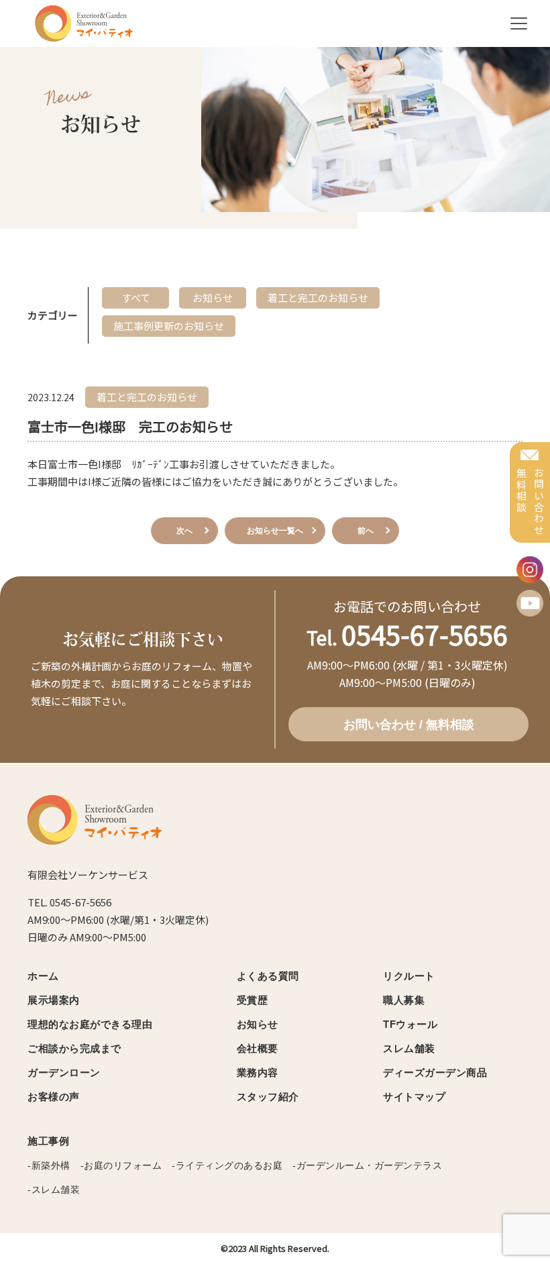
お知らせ (257, 1024)
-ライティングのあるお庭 (227, 1165)
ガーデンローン (64, 1072)
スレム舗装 (409, 1048)
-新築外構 (49, 1165)
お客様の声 (54, 1096)
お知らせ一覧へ (275, 530)
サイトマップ (414, 1096)
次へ (184, 530)
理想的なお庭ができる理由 (90, 1024)
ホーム (43, 976)
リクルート (409, 976)
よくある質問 (268, 976)
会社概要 (257, 1048)
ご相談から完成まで (74, 1048)
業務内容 (257, 1072)
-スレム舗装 (54, 1189)
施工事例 (48, 1141)
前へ (366, 530)
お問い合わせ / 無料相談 (408, 724)
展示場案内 (54, 1000)
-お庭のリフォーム (121, 1165)
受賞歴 (252, 1000)
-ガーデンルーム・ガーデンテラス (367, 1165)
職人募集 (404, 1000)
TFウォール (410, 1024)
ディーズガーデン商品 (435, 1072)
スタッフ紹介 (268, 1096)
